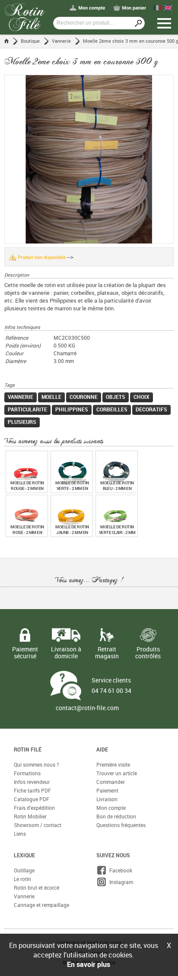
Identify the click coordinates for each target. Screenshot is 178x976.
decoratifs (151, 409)
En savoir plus (88, 964)
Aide (102, 749)
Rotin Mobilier (30, 816)
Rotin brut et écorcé (36, 887)
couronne (84, 396)
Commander (110, 781)
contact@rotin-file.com (87, 707)
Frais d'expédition (34, 807)
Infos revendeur (32, 781)
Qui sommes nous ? (36, 764)
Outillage (24, 870)
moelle (51, 396)
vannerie (20, 396)
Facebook (119, 870)
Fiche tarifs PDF (32, 790)
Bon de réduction (116, 816)
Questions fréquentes (121, 824)
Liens (20, 833)
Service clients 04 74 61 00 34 (111, 685)
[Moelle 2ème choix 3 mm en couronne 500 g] (89, 159)
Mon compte (111, 807)
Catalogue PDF (31, 799)
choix (141, 396)
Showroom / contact (37, 824)
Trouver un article (116, 773)
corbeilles (111, 409)
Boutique (30, 41)
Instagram (120, 881)
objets (115, 396)
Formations (27, 773)
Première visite (113, 764)
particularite (27, 409)
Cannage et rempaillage (41, 904)
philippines (71, 409)
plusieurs (22, 421)
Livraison (107, 799)
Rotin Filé (27, 749)
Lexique (24, 855)
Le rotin (22, 878)
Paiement (107, 790)
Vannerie (61, 41)
